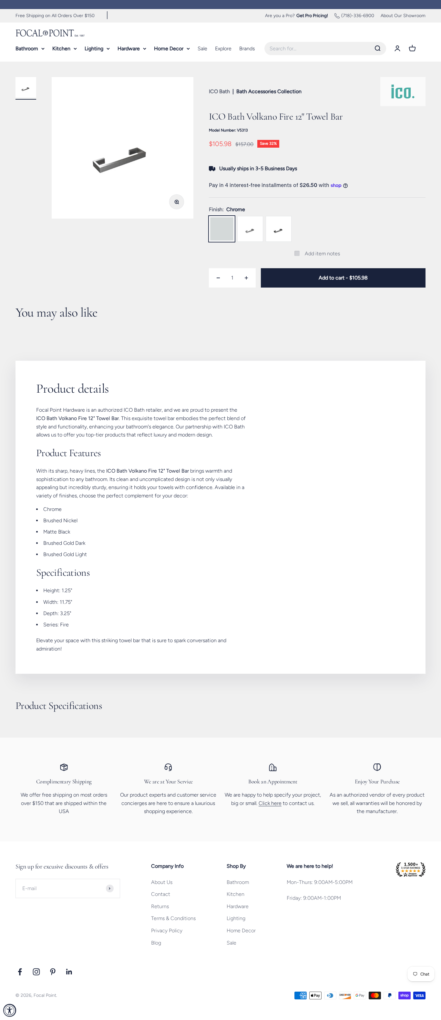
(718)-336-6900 (357, 15)
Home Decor (168, 48)
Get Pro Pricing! (312, 15)
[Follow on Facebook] (19, 971)
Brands (247, 48)
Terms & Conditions (173, 918)
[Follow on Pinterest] (52, 971)
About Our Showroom (403, 15)
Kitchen (61, 48)
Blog (156, 943)
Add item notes (322, 253)
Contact (160, 894)
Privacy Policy (166, 930)
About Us (161, 882)
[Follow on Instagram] (36, 971)
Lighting (94, 48)
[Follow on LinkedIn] (69, 971)
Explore (223, 48)
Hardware (129, 48)
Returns (160, 906)
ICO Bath (219, 91)
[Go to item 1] (25, 88)
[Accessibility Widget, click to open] (9, 1010)
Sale (202, 48)
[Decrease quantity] (218, 278)
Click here (270, 803)
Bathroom (26, 48)
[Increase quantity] (246, 278)
